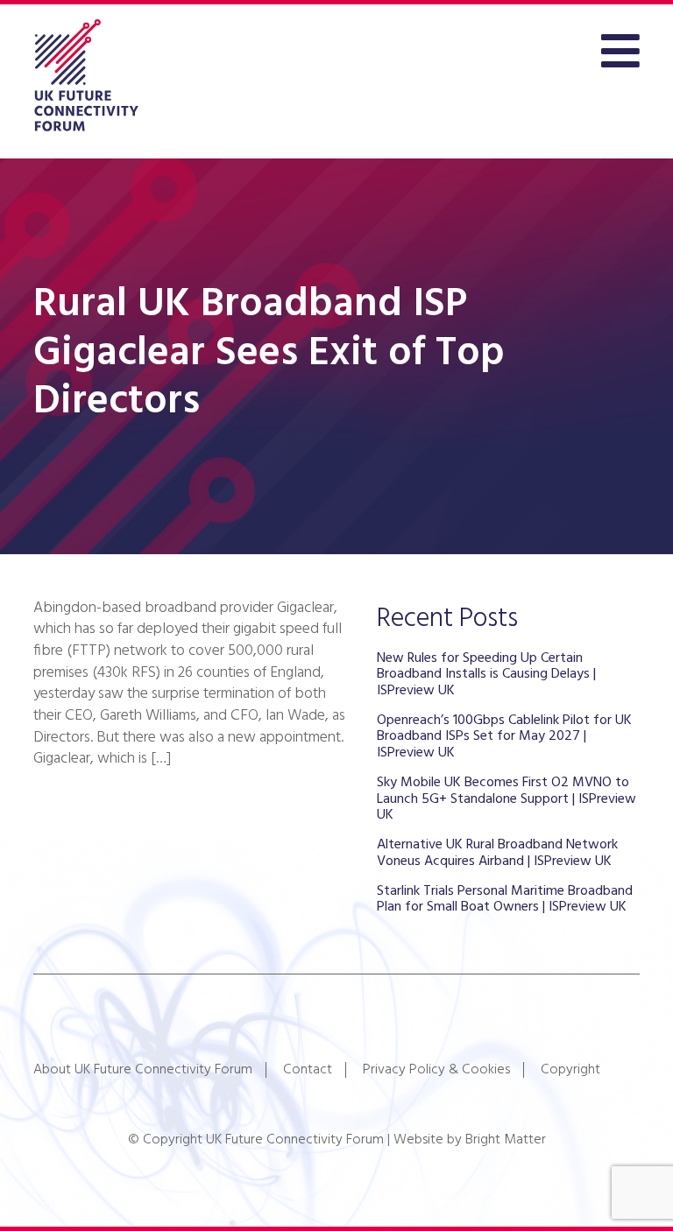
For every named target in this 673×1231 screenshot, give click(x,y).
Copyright (570, 1070)
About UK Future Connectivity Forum (142, 1070)
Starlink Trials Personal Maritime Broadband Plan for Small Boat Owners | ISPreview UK (505, 899)
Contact (307, 1070)
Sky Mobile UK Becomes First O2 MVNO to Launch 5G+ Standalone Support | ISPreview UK (506, 799)
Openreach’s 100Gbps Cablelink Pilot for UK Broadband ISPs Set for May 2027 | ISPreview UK (504, 736)
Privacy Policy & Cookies (436, 1070)
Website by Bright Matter (469, 1140)
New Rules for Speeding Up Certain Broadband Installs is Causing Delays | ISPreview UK (486, 674)
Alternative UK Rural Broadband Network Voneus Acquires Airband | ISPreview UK (497, 853)
